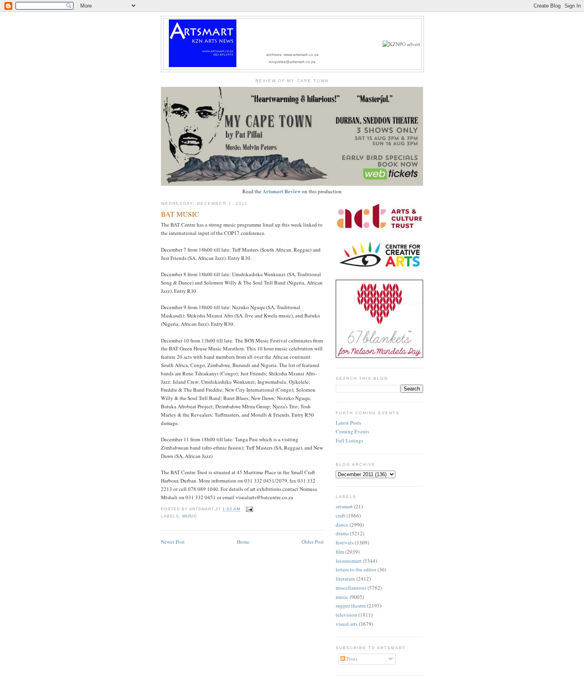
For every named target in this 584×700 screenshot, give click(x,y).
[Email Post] (248, 509)
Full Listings (349, 440)
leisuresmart (349, 560)
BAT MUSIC (180, 214)
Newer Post (173, 541)
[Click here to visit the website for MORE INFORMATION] (401, 44)
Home (243, 541)
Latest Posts (348, 422)
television (346, 614)
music (189, 516)
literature (345, 578)
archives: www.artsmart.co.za (292, 54)
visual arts (347, 623)
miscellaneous (351, 587)
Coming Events (352, 431)
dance (342, 524)
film (340, 551)
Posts (351, 658)
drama (342, 533)
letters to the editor (356, 569)
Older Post (313, 541)
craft (340, 515)
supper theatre (351, 605)
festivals (345, 542)
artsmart (344, 506)
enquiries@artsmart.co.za (292, 62)
